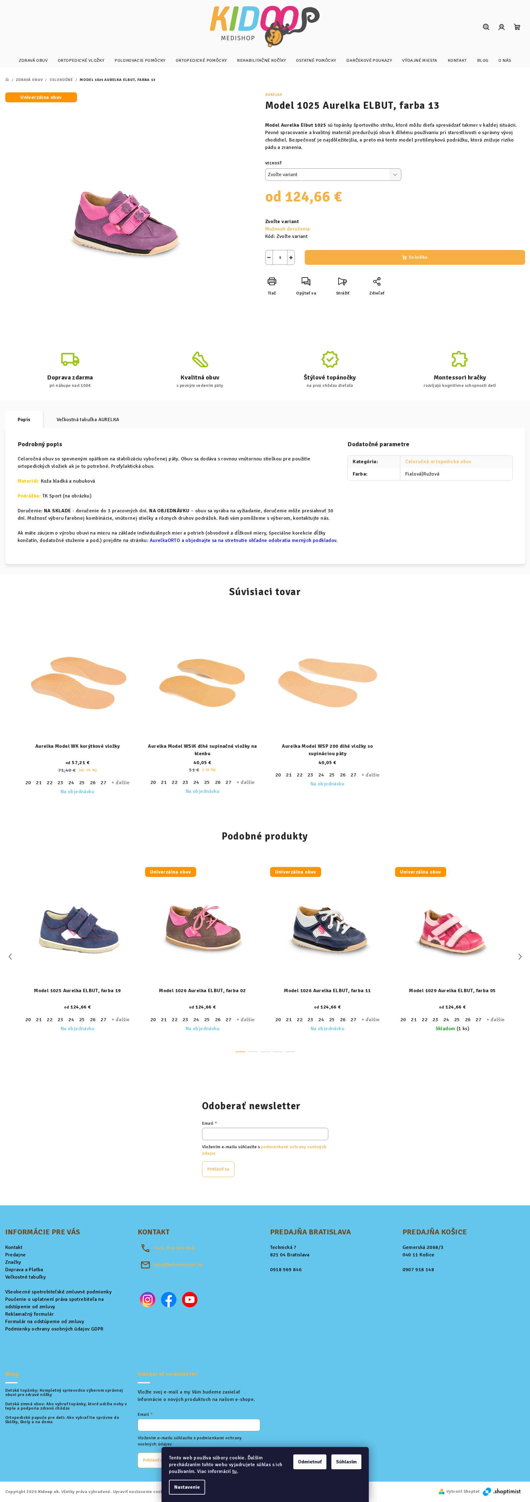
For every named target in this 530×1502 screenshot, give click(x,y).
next (520, 957)
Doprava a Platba (24, 1270)
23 (60, 783)
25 (82, 783)
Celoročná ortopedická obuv (438, 462)
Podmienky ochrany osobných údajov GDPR (54, 1329)
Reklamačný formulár (29, 1314)
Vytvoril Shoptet (463, 1491)
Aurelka (274, 94)
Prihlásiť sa (218, 1169)
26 (93, 783)
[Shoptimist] (502, 1491)
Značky (13, 1262)
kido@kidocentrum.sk (178, 1265)
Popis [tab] (24, 420)
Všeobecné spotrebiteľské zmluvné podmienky (58, 1292)
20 (28, 783)
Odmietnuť (310, 1462)
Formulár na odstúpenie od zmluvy (44, 1321)
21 (39, 783)
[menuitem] (33, 60)
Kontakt (14, 1247)
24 (71, 783)
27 (103, 783)
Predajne (15, 1255)
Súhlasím (346, 1462)
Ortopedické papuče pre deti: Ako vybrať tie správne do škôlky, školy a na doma (62, 1419)
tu (234, 1471)
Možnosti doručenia (287, 229)
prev (10, 957)
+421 (174, 1248)
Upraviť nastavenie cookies (141, 1491)
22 (50, 783)
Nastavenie (187, 1487)
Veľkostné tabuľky (25, 1277)
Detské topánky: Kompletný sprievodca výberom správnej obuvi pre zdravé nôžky (64, 1392)
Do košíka (418, 257)
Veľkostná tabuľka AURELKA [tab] (88, 420)
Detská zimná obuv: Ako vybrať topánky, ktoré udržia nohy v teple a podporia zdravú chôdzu (66, 1406)
